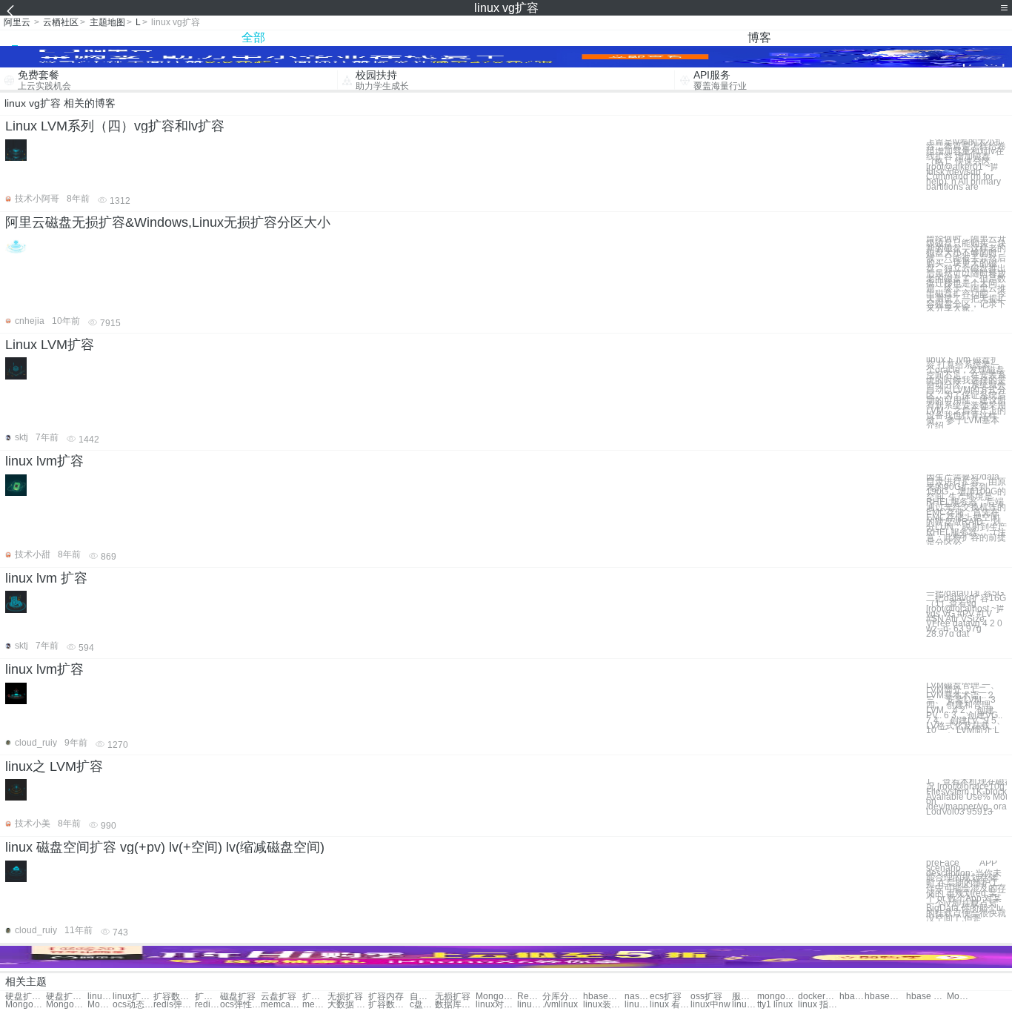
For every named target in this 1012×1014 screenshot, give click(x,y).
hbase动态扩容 (885, 997)
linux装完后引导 (603, 1005)
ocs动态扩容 (133, 1005)
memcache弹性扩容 (314, 1005)
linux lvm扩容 (44, 461)
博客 (759, 37)
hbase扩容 (603, 997)
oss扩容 (706, 997)
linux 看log (670, 1005)
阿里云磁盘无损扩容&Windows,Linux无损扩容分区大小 (167, 222)
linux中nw (710, 1005)
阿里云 (17, 22)
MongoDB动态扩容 (25, 1005)
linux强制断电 (744, 1005)
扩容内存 (386, 997)
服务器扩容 (744, 997)
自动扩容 (422, 997)
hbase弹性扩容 (852, 997)
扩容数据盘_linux (173, 997)
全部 (253, 37)
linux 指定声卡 (818, 1005)
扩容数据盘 (388, 1005)
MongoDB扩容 (496, 997)
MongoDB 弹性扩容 (959, 997)
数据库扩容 (455, 1005)
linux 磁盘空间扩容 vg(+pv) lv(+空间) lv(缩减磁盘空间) (164, 847)
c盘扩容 (422, 1005)
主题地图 (107, 22)
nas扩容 (637, 997)
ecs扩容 (666, 997)
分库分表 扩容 (562, 997)
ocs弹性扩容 (240, 1005)
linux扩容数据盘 (100, 997)
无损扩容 (345, 997)
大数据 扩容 (347, 1005)
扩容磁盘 (314, 997)
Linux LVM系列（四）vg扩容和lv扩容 (114, 126)
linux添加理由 (529, 1005)
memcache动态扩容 (281, 1005)
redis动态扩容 (207, 1005)
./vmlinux (560, 1005)
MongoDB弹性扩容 (66, 1005)
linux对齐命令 (496, 1005)
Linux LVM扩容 (49, 344)
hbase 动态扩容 (926, 997)
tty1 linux (775, 1005)
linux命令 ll (637, 1005)
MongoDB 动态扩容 (100, 1005)
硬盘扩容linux (25, 997)
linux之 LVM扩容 (54, 766)
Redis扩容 (529, 997)
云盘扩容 (278, 997)
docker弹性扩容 (818, 997)
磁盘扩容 (238, 997)
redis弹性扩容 (173, 1005)
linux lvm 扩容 (46, 578)
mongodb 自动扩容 (777, 997)
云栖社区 (61, 22)
